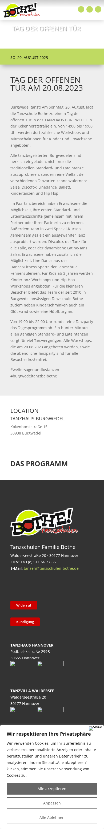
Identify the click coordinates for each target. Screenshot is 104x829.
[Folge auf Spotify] (71, 585)
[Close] (95, 728)
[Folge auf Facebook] (81, 9)
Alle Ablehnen (52, 817)
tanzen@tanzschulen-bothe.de (51, 568)
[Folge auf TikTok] (29, 585)
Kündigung (25, 621)
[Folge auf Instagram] (89, 9)
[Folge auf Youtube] (98, 9)
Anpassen (52, 803)
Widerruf (23, 605)
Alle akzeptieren (52, 788)
